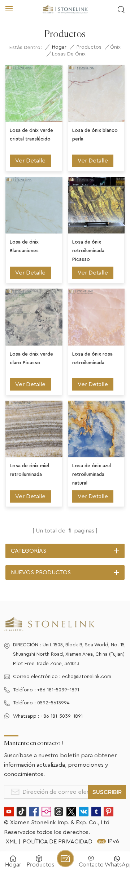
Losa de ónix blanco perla (95, 135)
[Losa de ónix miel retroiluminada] (33, 429)
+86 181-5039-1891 (58, 689)
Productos (89, 47)
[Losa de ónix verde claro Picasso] (33, 317)
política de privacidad (57, 842)
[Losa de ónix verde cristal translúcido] (33, 93)
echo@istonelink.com (86, 676)
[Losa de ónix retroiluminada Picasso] (96, 205)
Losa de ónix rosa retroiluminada (92, 358)
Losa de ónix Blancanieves (24, 246)
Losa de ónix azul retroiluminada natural (91, 474)
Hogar (59, 47)
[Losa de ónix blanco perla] (96, 93)
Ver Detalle (30, 161)
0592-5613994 (53, 702)
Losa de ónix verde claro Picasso (31, 358)
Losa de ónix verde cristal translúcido (31, 135)
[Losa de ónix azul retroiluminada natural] (96, 429)
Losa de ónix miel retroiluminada (29, 470)
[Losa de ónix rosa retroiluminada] (96, 317)
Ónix (115, 47)
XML (11, 842)
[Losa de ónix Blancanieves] (33, 205)
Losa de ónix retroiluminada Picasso (88, 251)
